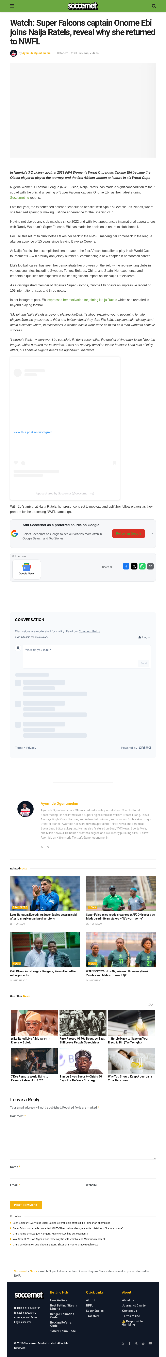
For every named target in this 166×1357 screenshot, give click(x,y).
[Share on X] (134, 566)
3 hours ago (95, 924)
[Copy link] (150, 566)
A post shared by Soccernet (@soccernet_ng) (65, 493)
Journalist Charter (134, 1305)
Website (91, 1185)
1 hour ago (18, 924)
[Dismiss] (152, 533)
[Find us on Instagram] (143, 1343)
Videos (94, 53)
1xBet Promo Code (63, 1331)
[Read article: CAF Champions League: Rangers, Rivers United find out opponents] (45, 949)
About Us (128, 1300)
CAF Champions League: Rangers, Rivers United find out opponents (50, 1233)
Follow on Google (128, 533)
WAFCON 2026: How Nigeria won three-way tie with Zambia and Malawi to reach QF (59, 1239)
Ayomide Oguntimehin (36, 53)
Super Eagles (95, 1310)
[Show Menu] (12, 6)
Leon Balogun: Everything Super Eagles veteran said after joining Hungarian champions (61, 1223)
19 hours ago (95, 980)
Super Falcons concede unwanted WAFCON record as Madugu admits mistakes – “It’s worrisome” (68, 1228)
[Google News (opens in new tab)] (26, 569)
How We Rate (58, 1300)
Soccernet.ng (19, 197)
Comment (18, 1116)
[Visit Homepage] (83, 6)
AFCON (91, 1300)
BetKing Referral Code (61, 1324)
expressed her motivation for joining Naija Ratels (82, 300)
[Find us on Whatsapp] (123, 1343)
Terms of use (131, 1316)
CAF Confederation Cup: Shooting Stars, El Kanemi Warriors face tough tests (55, 1244)
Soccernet (20, 1271)
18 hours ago (19, 980)
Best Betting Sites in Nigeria (63, 1307)
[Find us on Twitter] (136, 1343)
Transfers (20, 907)
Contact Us (129, 1310)
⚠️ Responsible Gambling (132, 1323)
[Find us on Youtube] (150, 1343)
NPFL (89, 1305)
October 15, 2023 (67, 53)
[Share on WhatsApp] (142, 566)
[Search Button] (154, 6)
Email (15, 1185)
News (84, 53)
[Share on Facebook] (126, 566)
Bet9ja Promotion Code (62, 1315)
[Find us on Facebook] (129, 1343)
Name (15, 1167)
